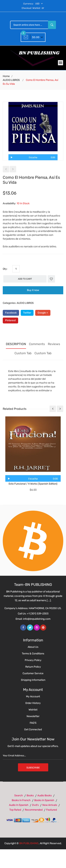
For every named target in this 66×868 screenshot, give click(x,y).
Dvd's (35, 805)
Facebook (11, 312)
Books (30, 795)
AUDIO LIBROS (11, 80)
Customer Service (33, 673)
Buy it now (33, 290)
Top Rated (15, 809)
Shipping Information (33, 680)
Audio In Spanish (18, 805)
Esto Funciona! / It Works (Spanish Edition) (33, 483)
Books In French (21, 800)
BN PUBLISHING (28, 843)
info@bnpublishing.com (36, 618)
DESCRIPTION (16, 344)
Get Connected (33, 729)
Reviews (54, 344)
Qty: (5, 268)
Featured (51, 809)
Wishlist (36, 8)
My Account (33, 696)
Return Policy (33, 666)
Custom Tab (23, 353)
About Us (33, 647)
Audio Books (44, 795)
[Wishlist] (51, 279)
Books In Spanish (44, 800)
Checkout (27, 8)
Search (18, 795)
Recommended (34, 809)
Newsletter (33, 716)
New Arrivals (49, 805)
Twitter (27, 312)
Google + (43, 312)
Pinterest (10, 320)
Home (6, 76)
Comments (37, 344)
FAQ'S (33, 722)
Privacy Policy (33, 660)
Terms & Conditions (33, 653)
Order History (33, 703)
